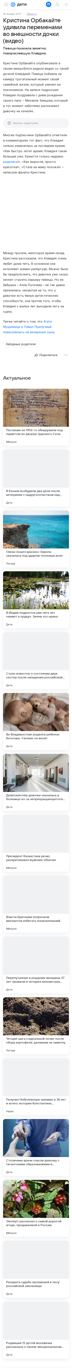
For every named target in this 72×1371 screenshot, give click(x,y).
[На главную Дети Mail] (20, 4)
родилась (10, 162)
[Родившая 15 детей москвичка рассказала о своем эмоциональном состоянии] (36, 1330)
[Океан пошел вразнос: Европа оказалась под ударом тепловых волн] (36, 538)
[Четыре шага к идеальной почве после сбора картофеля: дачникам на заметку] (36, 1025)
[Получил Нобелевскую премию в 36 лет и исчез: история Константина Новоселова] (36, 1086)
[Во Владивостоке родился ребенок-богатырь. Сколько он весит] (36, 721)
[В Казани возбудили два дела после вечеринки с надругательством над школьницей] (36, 478)
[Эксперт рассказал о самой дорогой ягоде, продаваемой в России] (36, 1208)
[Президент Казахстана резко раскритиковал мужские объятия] (36, 843)
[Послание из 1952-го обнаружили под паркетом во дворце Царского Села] (36, 417)
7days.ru (32, 13)
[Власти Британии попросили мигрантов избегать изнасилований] (36, 904)
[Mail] (13, 4)
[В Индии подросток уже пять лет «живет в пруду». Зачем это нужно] (36, 599)
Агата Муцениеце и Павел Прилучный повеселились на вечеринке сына (28, 327)
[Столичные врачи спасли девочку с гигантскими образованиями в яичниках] (36, 1147)
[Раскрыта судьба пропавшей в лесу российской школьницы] (36, 1269)
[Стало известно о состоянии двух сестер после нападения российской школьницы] (36, 660)
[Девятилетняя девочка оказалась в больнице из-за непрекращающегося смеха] (36, 782)
